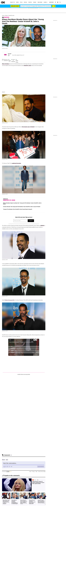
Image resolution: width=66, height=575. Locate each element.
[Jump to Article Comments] (2, 59)
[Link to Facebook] (55, 2)
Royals (25, 2)
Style (21, 2)
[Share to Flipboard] (13, 59)
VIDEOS (34, 2)
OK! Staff (9, 53)
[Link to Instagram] (58, 2)
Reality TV (12, 2)
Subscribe (51, 2)
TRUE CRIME (40, 2)
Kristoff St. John (11, 15)
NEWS (17, 2)
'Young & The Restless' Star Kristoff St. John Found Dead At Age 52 (17, 209)
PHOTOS (30, 2)
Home (3, 15)
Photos (6, 15)
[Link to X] (60, 2)
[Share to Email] (17, 59)
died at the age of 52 (9, 300)
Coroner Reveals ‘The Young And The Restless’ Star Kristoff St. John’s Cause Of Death (21, 206)
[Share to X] (9, 59)
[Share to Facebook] (6, 59)
